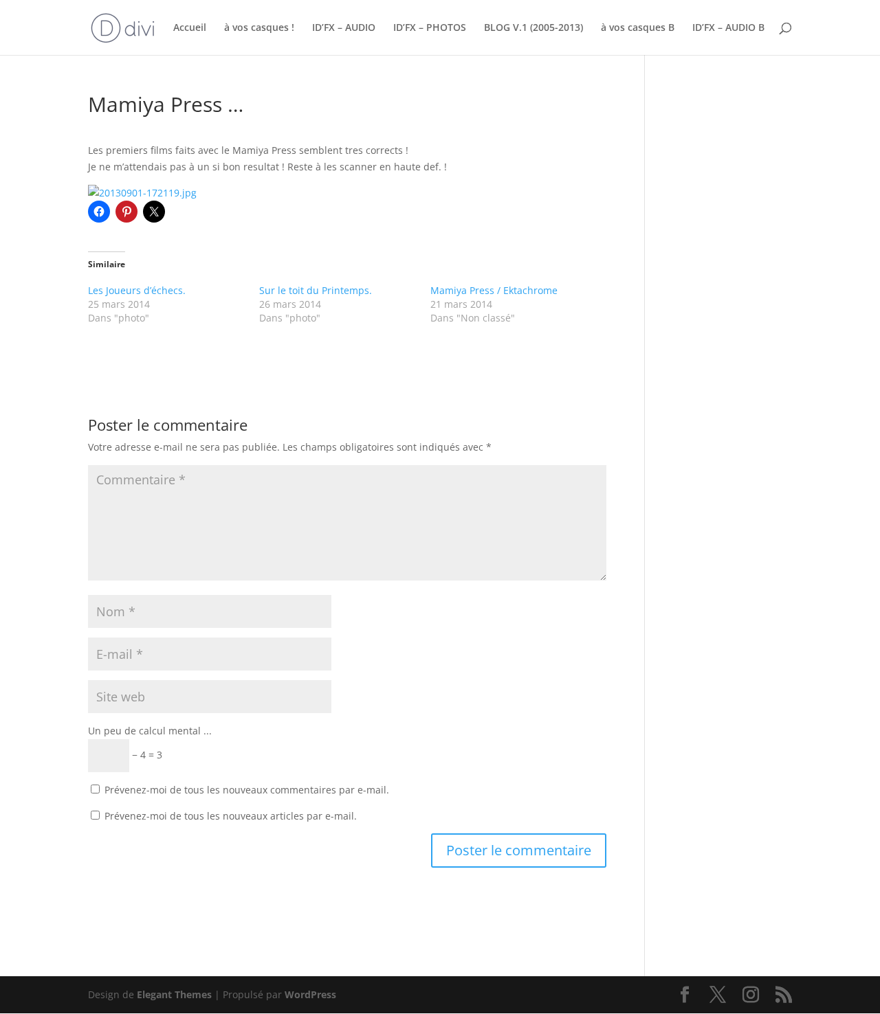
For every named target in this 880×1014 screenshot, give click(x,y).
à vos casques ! (259, 28)
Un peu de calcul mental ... (150, 730)
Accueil (189, 28)
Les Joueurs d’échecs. (137, 290)
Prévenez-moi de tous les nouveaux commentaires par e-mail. (246, 789)
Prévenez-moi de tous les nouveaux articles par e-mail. (230, 815)
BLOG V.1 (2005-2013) (533, 28)
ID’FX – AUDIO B (728, 28)
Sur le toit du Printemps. (315, 290)
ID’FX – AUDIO (343, 28)
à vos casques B (637, 28)
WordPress (310, 994)
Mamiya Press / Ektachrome (494, 290)
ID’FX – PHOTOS (429, 28)
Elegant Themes (174, 994)
